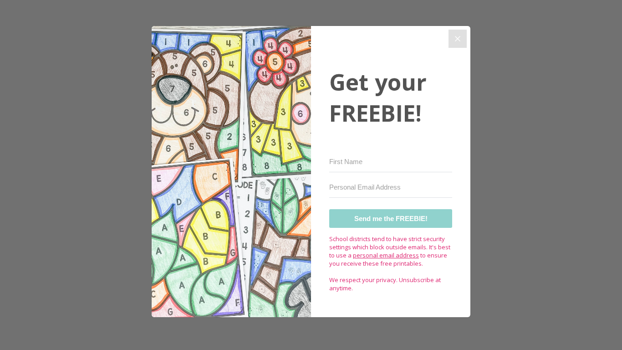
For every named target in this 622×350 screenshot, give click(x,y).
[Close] (458, 39)
